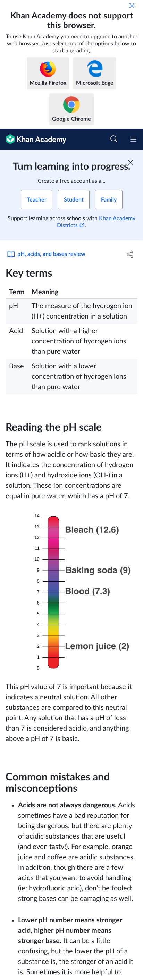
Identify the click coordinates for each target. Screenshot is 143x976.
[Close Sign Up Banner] (130, 162)
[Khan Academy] (33, 139)
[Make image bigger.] (71, 591)
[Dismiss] (131, 5)
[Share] (130, 254)
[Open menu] (133, 139)
